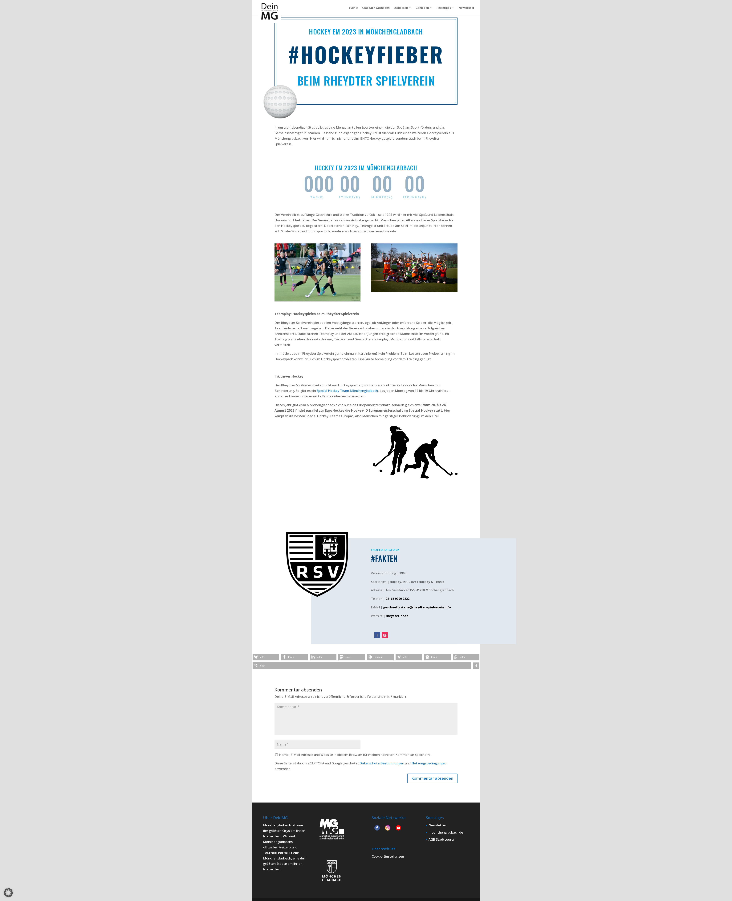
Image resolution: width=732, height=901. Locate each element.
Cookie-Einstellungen (388, 856)
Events (353, 8)
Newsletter (466, 8)
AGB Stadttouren (442, 839)
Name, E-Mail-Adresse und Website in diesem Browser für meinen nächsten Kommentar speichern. (354, 754)
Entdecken (400, 8)
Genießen (422, 8)
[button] (266, 657)
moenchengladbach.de (446, 832)
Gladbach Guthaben (376, 8)
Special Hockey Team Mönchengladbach (347, 390)
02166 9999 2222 (397, 599)
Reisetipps (444, 8)
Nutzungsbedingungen (428, 763)
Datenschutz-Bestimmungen (382, 763)
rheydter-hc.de (397, 616)
